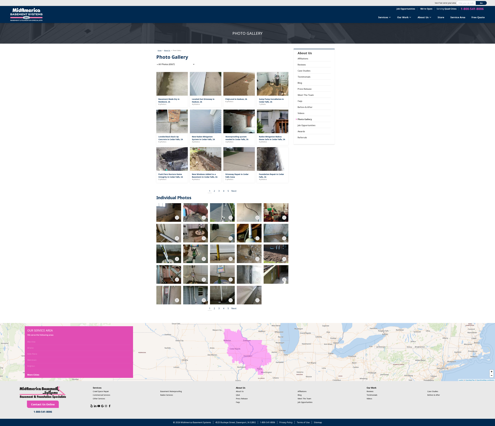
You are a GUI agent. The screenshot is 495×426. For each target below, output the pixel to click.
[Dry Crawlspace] (195, 253)
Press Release (305, 89)
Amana (30, 348)
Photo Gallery (305, 119)
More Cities (33, 374)
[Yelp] (91, 406)
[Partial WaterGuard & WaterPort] (168, 233)
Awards (301, 131)
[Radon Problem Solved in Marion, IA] (195, 295)
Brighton (31, 366)
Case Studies (304, 70)
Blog (300, 82)
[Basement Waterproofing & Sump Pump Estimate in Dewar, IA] (195, 212)
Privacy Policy (285, 422)
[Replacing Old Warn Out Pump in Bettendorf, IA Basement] (276, 212)
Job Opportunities (406, 8)
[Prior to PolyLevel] (222, 253)
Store (441, 17)
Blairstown (32, 360)
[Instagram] (106, 406)
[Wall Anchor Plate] (168, 295)
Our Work (403, 17)
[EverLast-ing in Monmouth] (222, 233)
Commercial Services (101, 395)
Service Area (457, 17)
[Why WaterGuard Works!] (249, 253)
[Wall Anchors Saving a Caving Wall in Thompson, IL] (249, 274)
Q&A (238, 395)
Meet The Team (306, 95)
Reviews (302, 64)
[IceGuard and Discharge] (276, 253)
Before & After (305, 107)
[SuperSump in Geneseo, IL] (222, 274)
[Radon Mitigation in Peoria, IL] (222, 212)
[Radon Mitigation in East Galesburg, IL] (249, 212)
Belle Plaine (32, 354)
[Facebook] (109, 406)
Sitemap (318, 422)
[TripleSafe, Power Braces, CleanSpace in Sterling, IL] (168, 274)
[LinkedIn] (95, 406)
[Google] (102, 406)
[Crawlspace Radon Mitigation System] (249, 233)
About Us (423, 17)
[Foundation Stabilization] (168, 212)
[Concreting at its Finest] (249, 295)
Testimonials (304, 76)
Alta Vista (31, 342)
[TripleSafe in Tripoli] (195, 233)
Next (233, 191)
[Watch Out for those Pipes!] (222, 295)
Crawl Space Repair (101, 391)
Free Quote (478, 17)
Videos (301, 113)
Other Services (99, 398)
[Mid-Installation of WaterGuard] (276, 233)
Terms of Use (303, 422)
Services (383, 17)
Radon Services (166, 395)
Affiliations (303, 58)
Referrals (302, 137)
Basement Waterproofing (171, 391)
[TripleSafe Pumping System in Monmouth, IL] (168, 253)
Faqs (300, 101)
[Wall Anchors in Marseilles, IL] (276, 274)
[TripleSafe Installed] (195, 274)
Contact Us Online (43, 404)
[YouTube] (98, 406)
